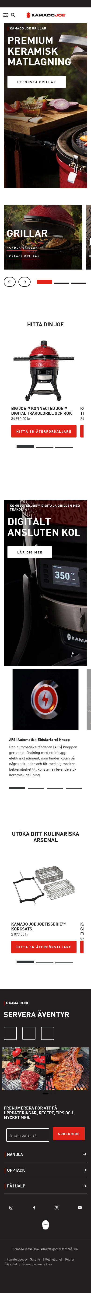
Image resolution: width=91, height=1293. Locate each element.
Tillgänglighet (53, 1259)
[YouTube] (47, 1033)
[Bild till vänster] (10, 282)
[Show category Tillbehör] (78, 282)
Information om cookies (36, 1264)
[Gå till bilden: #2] (44, 447)
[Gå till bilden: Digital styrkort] (36, 788)
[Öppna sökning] (13, 15)
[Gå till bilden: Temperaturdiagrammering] (74, 788)
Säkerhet (11, 1264)
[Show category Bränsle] (61, 282)
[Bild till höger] (24, 282)
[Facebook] (28, 1033)
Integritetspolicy (16, 1259)
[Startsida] (45, 15)
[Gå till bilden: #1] (25, 446)
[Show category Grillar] (44, 282)
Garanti (35, 1259)
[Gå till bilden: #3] (64, 447)
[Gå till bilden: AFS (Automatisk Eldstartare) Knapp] (17, 788)
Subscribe (69, 1134)
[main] (45, 548)
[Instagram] (10, 1033)
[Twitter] (57, 1207)
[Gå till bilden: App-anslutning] (55, 788)
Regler (69, 1259)
